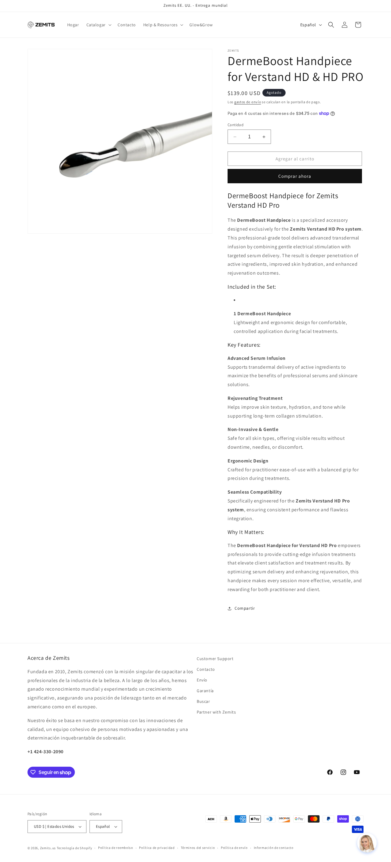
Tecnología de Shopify (74, 848)
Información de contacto (274, 848)
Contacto (206, 669)
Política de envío (234, 848)
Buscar (203, 701)
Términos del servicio (198, 848)
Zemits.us (48, 848)
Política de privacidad (156, 848)
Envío (202, 680)
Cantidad (235, 124)
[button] (98, 24)
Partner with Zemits (216, 712)
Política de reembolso (115, 848)
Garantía (205, 690)
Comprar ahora (294, 176)
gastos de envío (247, 102)
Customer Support (215, 658)
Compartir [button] (245, 608)
